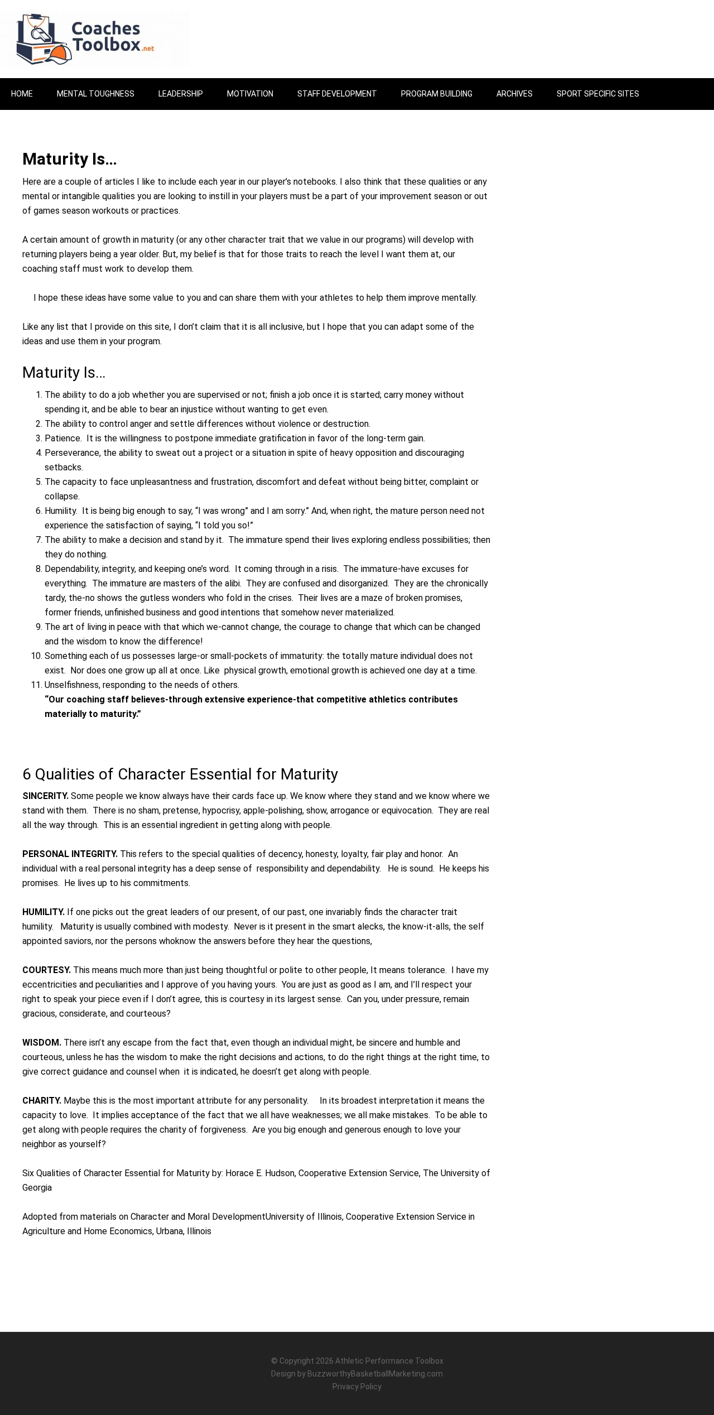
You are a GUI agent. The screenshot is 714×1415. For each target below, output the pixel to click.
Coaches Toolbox (95, 39)
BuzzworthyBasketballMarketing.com (375, 1373)
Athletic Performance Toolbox (389, 1360)
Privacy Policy (357, 1386)
